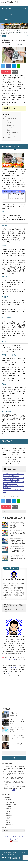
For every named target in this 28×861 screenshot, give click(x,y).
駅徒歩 (8, 124)
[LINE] (18, 66)
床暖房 (8, 134)
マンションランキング (14, 844)
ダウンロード (12, 659)
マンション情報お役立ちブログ (9, 2)
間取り (8, 120)
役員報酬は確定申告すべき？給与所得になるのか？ (14, 605)
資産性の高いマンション (10, 118)
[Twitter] (3, 66)
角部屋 (8, 130)
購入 (5, 511)
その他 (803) (6, 797)
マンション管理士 (21, 8)
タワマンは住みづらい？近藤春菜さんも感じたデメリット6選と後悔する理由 (17, 525)
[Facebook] (8, 66)
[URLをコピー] (14, 71)
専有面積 (9, 122)
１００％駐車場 (11, 136)
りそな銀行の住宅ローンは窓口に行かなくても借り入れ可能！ (13, 610)
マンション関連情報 (7, 15)
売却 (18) (8, 811)
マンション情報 (7, 8)
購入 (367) (8, 822)
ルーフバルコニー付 (11, 129)
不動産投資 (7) (9, 806)
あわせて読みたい (8, 137)
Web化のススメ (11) (11, 804)
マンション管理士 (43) (8, 824)
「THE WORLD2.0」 (14, 667)
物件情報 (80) (9, 815)
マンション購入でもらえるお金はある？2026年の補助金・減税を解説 (17, 534)
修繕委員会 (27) (10, 809)
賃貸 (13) (8, 820)
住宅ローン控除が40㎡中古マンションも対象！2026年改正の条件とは (17, 558)
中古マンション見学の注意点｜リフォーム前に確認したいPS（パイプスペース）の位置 (17, 550)
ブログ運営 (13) (7, 799)
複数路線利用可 (10, 125)
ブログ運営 (22, 14)
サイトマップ (7, 19)
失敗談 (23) (8, 813)
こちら (7, 673)
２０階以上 (9, 127)
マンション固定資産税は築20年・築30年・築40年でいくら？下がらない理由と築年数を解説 (17, 542)
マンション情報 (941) (8, 802)
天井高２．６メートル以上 (13, 132)
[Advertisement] (14, 691)
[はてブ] (14, 66)
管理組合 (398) (9, 818)
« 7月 (13, 790)
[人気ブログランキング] (6, 71)
